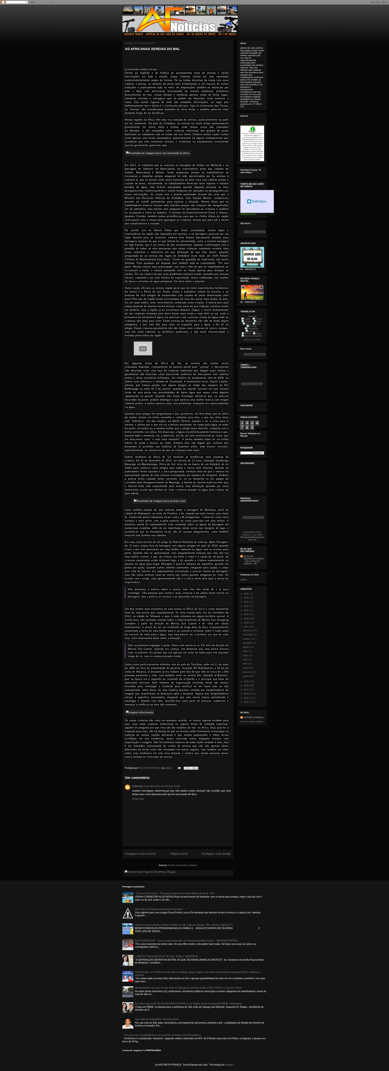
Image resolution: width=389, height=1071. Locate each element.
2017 (246, 627)
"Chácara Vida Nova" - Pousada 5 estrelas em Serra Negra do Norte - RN (174, 893)
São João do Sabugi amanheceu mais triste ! (159, 909)
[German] (247, 321)
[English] (246, 319)
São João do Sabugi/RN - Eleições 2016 (157, 1019)
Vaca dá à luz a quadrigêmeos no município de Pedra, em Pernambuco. (162, 1035)
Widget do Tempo (257, 201)
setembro (248, 643)
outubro (247, 639)
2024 (246, 598)
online (243, 579)
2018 (246, 622)
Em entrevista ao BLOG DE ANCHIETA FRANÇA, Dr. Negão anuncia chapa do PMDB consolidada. (188, 1003)
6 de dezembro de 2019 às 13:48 (162, 786)
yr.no (271, 214)
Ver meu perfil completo (251, 721)
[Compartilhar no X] (191, 768)
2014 (246, 689)
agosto (246, 647)
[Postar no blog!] (188, 768)
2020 (246, 614)
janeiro (246, 676)
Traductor (252, 316)
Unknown (137, 786)
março (246, 668)
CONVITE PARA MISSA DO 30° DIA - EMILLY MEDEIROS (166, 956)
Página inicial (178, 853)
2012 (246, 698)
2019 (246, 618)
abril (245, 663)
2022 (246, 606)
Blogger (229, 1064)
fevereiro (247, 672)
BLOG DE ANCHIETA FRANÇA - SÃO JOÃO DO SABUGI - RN (254, 560)
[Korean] (247, 333)
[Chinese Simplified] (252, 336)
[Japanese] (252, 331)
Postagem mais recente (140, 853)
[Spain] (258, 321)
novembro (248, 634)
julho (245, 651)
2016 (246, 681)
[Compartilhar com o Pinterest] (196, 768)
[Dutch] (257, 323)
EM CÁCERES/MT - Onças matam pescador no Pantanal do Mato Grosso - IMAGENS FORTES (186, 940)
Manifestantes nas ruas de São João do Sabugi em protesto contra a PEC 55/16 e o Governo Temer (188, 987)
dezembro (248, 630)
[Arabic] (258, 333)
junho (246, 655)
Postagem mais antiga (216, 853)
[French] (258, 319)
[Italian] (247, 323)
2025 (246, 593)
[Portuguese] (252, 328)
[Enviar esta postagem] (179, 768)
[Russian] (252, 326)
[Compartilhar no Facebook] (193, 768)
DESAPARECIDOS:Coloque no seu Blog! (252, 533)
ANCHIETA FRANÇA (253, 717)
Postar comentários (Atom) (182, 865)
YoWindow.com (248, 214)
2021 (246, 610)
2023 (246, 602)
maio (245, 659)
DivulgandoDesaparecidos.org (252, 538)
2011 (246, 702)
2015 (246, 685)
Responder (138, 799)
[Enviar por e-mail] (185, 768)
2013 (246, 693)
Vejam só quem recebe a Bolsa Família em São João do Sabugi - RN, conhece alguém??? (184, 925)
